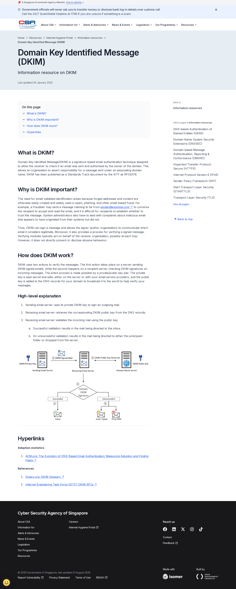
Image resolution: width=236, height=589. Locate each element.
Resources (35, 37)
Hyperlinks (34, 132)
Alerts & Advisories (28, 533)
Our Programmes (27, 550)
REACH (100, 577)
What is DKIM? (36, 113)
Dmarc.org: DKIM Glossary (43, 477)
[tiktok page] (201, 529)
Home (21, 37)
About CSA (24, 521)
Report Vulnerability (29, 577)
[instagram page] (192, 529)
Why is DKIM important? (43, 119)
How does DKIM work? (42, 126)
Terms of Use (83, 577)
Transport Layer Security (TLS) (194, 197)
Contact (167, 537)
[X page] (183, 529)
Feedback (168, 542)
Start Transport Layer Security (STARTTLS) (193, 189)
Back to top (185, 219)
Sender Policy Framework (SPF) (194, 181)
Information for (26, 527)
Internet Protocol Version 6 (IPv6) (195, 174)
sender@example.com (114, 207)
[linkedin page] (174, 529)
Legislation (24, 544)
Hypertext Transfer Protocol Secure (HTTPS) (192, 166)
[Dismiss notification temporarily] (216, 10)
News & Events (26, 538)
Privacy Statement (59, 577)
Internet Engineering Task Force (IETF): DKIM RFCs (59, 484)
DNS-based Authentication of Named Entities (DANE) (192, 131)
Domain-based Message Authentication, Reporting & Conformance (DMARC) (191, 154)
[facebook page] (165, 529)
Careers (73, 521)
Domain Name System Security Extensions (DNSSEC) (193, 141)
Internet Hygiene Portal (59, 37)
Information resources (90, 37)
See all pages (181, 204)
